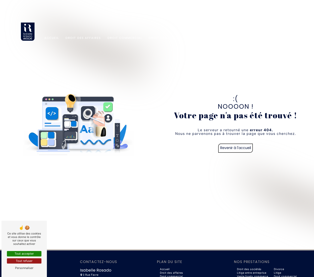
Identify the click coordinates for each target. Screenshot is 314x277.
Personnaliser (24, 268)
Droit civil (201, 38)
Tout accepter (24, 253)
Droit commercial (124, 38)
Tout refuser (24, 261)
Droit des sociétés (167, 38)
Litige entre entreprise (251, 272)
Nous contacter (277, 38)
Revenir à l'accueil (235, 147)
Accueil (51, 38)
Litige (277, 272)
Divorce (279, 269)
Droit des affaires (83, 38)
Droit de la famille (236, 38)
